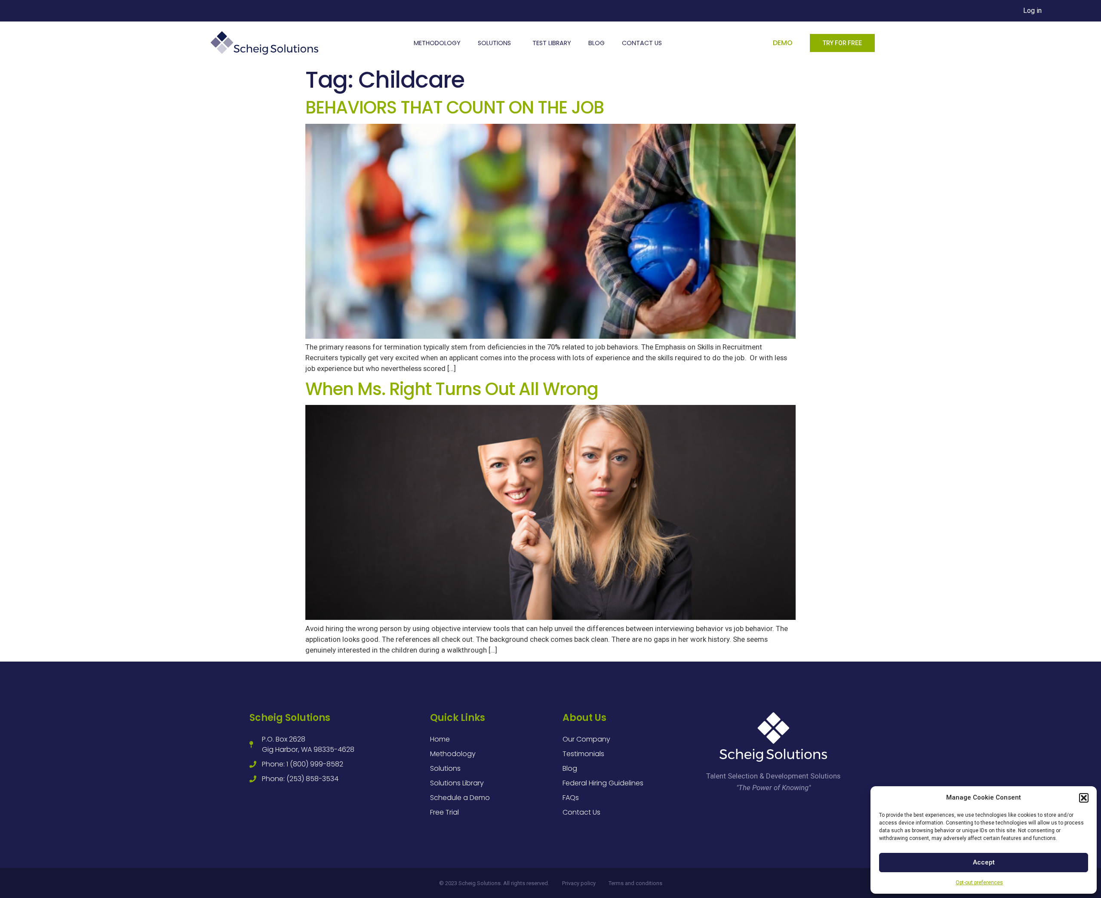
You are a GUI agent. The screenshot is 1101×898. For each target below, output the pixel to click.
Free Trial (444, 812)
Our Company (586, 739)
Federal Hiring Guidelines (603, 783)
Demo (783, 43)
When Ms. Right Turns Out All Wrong (451, 389)
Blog (596, 43)
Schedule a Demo (460, 798)
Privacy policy (579, 883)
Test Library (551, 43)
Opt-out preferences (979, 883)
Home (440, 739)
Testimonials (583, 754)
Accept (984, 862)
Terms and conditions (635, 883)
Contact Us (642, 43)
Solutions (494, 43)
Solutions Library (457, 783)
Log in (1032, 10)
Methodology (437, 43)
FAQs (571, 798)
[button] (1083, 798)
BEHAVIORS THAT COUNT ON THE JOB (454, 107)
